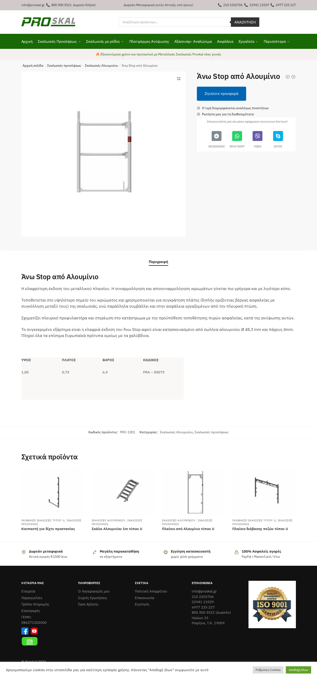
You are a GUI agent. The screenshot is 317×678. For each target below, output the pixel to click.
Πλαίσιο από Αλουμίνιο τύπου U (188, 529)
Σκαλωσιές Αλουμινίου (101, 65)
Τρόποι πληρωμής (35, 604)
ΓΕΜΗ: (26, 617)
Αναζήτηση (245, 22)
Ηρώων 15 (200, 618)
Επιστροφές (30, 610)
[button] (179, 78)
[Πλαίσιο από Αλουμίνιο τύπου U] (193, 491)
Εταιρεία (28, 591)
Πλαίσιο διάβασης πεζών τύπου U (260, 529)
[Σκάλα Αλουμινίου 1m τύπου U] (123, 491)
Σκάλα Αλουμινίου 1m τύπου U (117, 529)
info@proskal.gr (33, 5)
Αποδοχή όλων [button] (298, 670)
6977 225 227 (286, 5)
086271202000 (34, 622)
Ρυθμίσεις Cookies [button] (268, 670)
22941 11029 (259, 5)
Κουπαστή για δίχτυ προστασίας (48, 529)
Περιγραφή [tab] (158, 261)
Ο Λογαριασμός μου (94, 591)
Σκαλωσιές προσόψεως (64, 65)
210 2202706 (233, 5)
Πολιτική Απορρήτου (151, 591)
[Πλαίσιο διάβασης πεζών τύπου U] (264, 491)
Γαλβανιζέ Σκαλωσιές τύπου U (43, 520)
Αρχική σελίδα (33, 65)
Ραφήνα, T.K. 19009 (208, 623)
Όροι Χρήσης (88, 604)
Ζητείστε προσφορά (221, 93)
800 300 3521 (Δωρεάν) (211, 612)
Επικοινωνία (144, 598)
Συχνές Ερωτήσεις (92, 598)
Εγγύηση (142, 604)
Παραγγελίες (31, 598)
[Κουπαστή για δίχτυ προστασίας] (53, 491)
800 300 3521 (61, 5)
